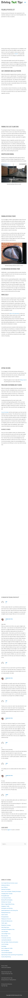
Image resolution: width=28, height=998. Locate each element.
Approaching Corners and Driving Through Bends (12, 954)
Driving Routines (4, 916)
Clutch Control (4, 914)
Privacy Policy (4, 965)
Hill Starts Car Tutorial (6, 902)
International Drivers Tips (6, 977)
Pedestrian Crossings (6, 925)
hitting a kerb (23, 379)
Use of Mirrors (4, 887)
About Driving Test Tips (6, 971)
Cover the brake (4, 412)
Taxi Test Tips (4, 985)
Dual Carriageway (5, 950)
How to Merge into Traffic (7, 948)
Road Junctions (4, 935)
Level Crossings (4, 944)
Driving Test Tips (9, 619)
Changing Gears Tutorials (6, 893)
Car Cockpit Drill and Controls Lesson (9, 883)
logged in (9, 829)
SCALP (16, 53)
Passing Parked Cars (5, 912)
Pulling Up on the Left (6, 918)
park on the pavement (14, 313)
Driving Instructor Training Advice (8, 979)
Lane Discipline (4, 931)
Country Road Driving (6, 956)
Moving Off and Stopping (6, 899)
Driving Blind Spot (5, 895)
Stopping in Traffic (5, 906)
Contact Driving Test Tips (7, 973)
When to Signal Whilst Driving (7, 904)
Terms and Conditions (6, 967)
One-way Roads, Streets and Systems (9, 942)
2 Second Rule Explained (6, 952)
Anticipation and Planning (6, 908)
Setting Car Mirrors (5, 885)
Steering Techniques (5, 889)
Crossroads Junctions (6, 937)
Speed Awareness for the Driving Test (9, 910)
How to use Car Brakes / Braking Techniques (11, 891)
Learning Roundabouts (6, 939)
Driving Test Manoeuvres (6, 921)
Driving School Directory (6, 984)
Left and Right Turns (5, 933)
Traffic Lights (4, 923)
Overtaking (3, 946)
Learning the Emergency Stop (7, 929)
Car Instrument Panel (6, 897)
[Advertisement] (14, 862)
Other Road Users (5, 927)
